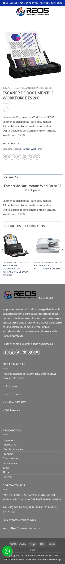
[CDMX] (7, 551)
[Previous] (3, 257)
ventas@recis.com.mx (23, 519)
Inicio (6, 87)
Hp (6, 386)
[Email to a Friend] (24, 157)
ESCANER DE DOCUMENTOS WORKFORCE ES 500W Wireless (15, 270)
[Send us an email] (24, 352)
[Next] (62, 257)
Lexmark (15, 410)
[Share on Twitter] (18, 157)
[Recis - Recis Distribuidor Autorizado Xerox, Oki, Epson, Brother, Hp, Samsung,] (32, 12)
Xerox (8, 394)
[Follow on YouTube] (37, 352)
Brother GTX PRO (15, 402)
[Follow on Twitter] (18, 352)
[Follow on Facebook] (6, 352)
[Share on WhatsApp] (6, 157)
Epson (13, 386)
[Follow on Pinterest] (31, 352)
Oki (7, 410)
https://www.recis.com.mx (25, 528)
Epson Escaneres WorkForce (33, 87)
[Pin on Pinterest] (31, 157)
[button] (5, 12)
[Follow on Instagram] (12, 352)
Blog (32, 550)
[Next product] (5, 109)
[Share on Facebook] (12, 157)
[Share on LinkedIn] (37, 157)
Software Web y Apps (50, 559)
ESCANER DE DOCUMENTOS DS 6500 (47, 267)
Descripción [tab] (10, 177)
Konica (17, 394)
